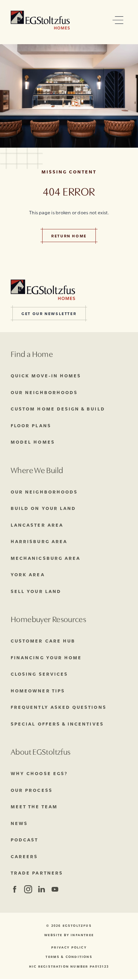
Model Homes (33, 441)
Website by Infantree (69, 935)
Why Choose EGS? (39, 773)
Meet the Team (34, 806)
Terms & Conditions (69, 957)
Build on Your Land (43, 508)
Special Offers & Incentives (57, 723)
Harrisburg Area (39, 541)
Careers (24, 856)
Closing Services (39, 673)
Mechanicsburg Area (45, 557)
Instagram (27, 889)
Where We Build (37, 469)
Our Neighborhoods (44, 392)
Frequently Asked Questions (59, 706)
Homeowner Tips (38, 690)
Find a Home (32, 353)
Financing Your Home (46, 657)
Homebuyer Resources (48, 618)
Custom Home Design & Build (58, 408)
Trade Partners (37, 872)
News (19, 823)
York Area (28, 574)
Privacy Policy (69, 947)
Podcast (24, 839)
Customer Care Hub (43, 640)
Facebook (14, 889)
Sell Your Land (36, 591)
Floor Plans (31, 425)
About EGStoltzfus (40, 751)
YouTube (55, 889)
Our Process (32, 789)
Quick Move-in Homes (46, 375)
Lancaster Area (37, 524)
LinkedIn (41, 889)
